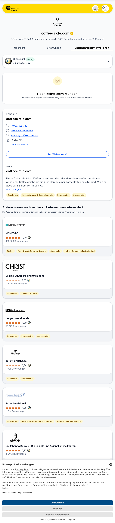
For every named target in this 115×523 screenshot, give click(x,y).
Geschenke (13, 195)
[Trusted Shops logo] (12, 8)
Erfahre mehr (78, 212)
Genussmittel (79, 195)
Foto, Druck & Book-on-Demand (32, 251)
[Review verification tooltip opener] (72, 33)
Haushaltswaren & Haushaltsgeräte (37, 195)
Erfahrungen (54, 47)
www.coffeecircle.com (22, 130)
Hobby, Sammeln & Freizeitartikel (79, 251)
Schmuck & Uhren (29, 293)
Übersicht (19, 47)
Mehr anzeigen (19, 144)
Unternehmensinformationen (92, 47)
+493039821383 (19, 126)
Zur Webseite (56, 154)
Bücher (10, 251)
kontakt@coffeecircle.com (24, 135)
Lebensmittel (63, 195)
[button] (95, 8)
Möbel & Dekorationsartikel (69, 421)
